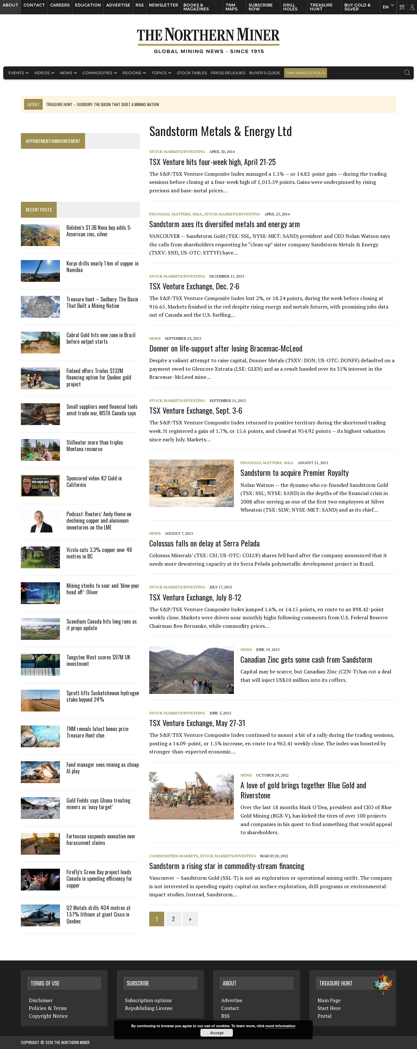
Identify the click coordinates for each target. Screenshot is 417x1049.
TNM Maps (231, 7)
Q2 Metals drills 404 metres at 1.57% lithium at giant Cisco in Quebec (98, 914)
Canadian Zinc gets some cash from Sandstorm (306, 659)
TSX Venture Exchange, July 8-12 (195, 597)
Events (16, 72)
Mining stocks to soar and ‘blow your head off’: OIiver (102, 589)
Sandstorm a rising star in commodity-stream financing (226, 865)
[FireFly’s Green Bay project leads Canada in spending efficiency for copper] (40, 886)
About (10, 5)
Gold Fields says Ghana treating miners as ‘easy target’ (98, 803)
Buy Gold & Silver (357, 7)
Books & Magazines (196, 7)
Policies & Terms (48, 1008)
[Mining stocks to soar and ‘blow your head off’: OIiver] (40, 599)
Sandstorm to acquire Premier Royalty (294, 472)
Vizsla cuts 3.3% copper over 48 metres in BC (99, 553)
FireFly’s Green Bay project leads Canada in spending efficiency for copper (99, 879)
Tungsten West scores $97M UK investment (98, 660)
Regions (131, 72)
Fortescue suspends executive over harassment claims (101, 839)
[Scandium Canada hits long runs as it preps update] (40, 635)
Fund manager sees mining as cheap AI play (102, 768)
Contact (34, 5)
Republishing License (149, 1008)
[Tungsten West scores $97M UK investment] (40, 671)
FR (409, 8)
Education (88, 5)
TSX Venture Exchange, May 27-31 (197, 722)
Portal (325, 1016)
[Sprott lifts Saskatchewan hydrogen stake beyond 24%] (40, 707)
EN (386, 7)
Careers (60, 5)
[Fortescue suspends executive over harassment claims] (40, 850)
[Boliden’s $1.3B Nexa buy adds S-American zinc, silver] (40, 241)
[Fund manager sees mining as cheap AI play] (40, 778)
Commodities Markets (173, 855)
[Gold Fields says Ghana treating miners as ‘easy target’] (40, 814)
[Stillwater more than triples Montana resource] (40, 456)
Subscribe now (261, 7)
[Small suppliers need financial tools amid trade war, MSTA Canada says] (40, 420)
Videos (42, 72)
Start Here (329, 1008)
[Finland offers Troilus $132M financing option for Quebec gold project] (40, 384)
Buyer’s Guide (264, 72)
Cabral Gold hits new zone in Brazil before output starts (101, 338)
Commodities (97, 72)
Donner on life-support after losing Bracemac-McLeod (225, 348)
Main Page (329, 1000)
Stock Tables (192, 72)
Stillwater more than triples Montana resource (94, 445)
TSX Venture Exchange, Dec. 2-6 (194, 286)
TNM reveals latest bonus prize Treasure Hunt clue (97, 732)
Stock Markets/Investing (177, 151)
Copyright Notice (48, 1016)
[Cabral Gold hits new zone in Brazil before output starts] (40, 348)
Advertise (118, 5)
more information (280, 1025)
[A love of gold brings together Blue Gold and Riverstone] (194, 815)
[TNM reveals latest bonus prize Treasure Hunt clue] (40, 742)
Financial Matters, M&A (175, 214)
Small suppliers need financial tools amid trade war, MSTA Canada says (101, 410)
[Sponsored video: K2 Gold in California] (40, 492)
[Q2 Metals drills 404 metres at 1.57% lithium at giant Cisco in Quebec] (40, 921)
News (66, 72)
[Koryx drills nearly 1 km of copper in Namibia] (40, 277)
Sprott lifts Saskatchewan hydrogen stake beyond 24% (102, 696)
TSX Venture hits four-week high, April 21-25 (212, 161)
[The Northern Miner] (208, 40)
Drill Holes (290, 7)
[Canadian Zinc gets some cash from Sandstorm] (194, 689)
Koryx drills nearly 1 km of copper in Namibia (102, 266)
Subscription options (148, 1000)
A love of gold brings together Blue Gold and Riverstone (303, 790)
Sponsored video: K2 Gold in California (94, 481)
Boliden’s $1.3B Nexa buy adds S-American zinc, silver (99, 231)
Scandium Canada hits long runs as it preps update (101, 624)
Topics (158, 72)
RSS (140, 5)
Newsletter (163, 5)
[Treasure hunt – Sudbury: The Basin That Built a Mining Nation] (40, 313)
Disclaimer (40, 1000)
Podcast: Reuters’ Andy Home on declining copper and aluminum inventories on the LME (98, 520)
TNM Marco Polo (305, 72)
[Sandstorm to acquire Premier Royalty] (194, 502)
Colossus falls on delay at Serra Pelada (204, 543)
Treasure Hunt (321, 7)
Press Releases (228, 72)
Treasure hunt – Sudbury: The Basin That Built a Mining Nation (102, 302)
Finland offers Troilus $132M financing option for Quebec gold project (98, 377)
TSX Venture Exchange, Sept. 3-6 (195, 410)
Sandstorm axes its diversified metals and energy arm (224, 223)
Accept (216, 1033)
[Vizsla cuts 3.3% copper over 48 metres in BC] (40, 563)
